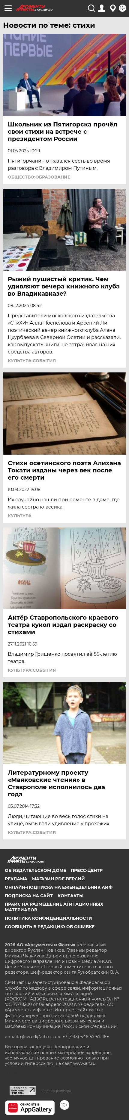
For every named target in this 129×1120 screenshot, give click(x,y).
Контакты (70, 895)
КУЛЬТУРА (20, 516)
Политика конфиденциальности (48, 918)
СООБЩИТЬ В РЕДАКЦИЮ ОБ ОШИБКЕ (49, 926)
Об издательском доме (35, 870)
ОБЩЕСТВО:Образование (39, 177)
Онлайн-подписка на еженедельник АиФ (58, 887)
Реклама (16, 879)
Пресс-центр (87, 870)
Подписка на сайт (29, 895)
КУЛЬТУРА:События (32, 361)
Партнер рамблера (56, 1091)
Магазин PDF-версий (58, 879)
